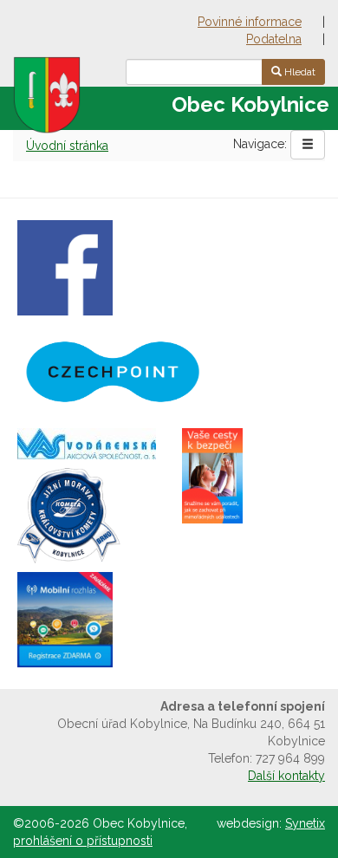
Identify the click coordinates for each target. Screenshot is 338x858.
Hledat (298, 72)
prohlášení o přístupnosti (83, 841)
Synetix (305, 823)
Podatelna (274, 39)
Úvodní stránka (67, 146)
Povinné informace (250, 22)
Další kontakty (286, 776)
